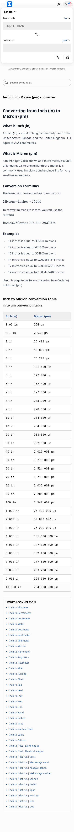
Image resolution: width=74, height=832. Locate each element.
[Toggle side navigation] (3, 4)
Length (8, 11)
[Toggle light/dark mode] (59, 4)
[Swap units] (37, 34)
